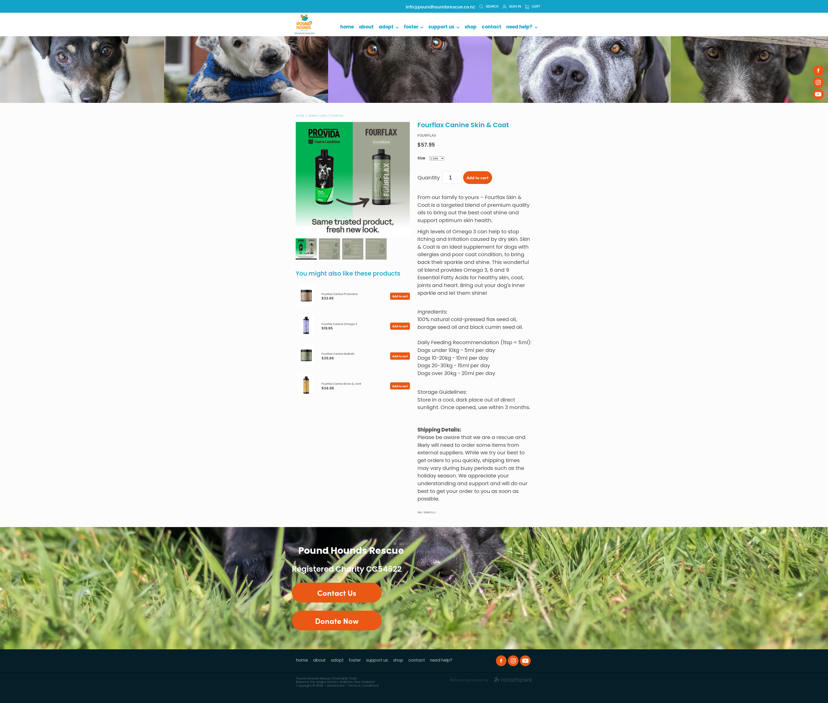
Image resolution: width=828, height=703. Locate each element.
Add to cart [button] (477, 177)
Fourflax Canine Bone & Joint (341, 384)
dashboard (335, 685)
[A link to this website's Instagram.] (818, 82)
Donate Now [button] (337, 620)
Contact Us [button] (336, 592)
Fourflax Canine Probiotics (339, 294)
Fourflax (336, 116)
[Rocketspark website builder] (491, 680)
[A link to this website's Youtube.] (818, 94)
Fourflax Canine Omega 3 (339, 324)
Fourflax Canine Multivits (337, 354)
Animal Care (317, 116)
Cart (535, 6)
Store (300, 116)
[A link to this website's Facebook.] (818, 70)
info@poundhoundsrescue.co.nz (440, 6)
